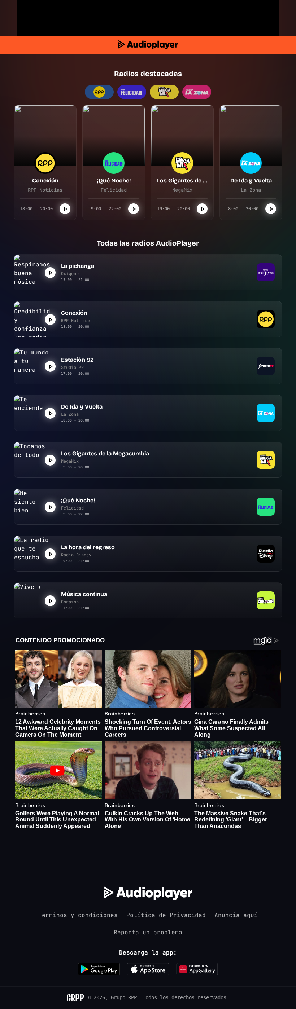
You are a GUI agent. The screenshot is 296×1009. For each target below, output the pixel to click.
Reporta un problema (148, 932)
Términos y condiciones (78, 915)
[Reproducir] (65, 208)
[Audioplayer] (148, 44)
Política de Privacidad (166, 915)
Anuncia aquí (236, 915)
